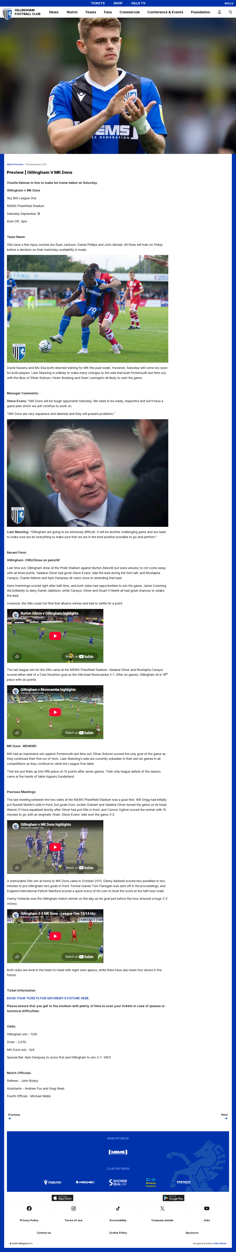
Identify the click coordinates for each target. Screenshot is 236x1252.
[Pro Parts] (183, 1182)
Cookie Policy (118, 1232)
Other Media (220, 1243)
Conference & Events (165, 12)
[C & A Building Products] (150, 1182)
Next (224, 1114)
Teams (90, 12)
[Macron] (52, 1182)
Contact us (44, 1232)
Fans (108, 12)
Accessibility (117, 1220)
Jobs (207, 1220)
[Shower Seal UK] (118, 1182)
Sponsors (192, 1232)
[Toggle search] (230, 12)
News (54, 12)
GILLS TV (138, 3)
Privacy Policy (29, 1220)
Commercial (130, 12)
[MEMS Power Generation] (118, 1152)
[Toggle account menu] (219, 12)
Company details (162, 1220)
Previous (14, 1114)
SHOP (118, 3)
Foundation (200, 12)
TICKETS (98, 3)
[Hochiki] (85, 1182)
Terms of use (73, 1220)
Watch (72, 12)
